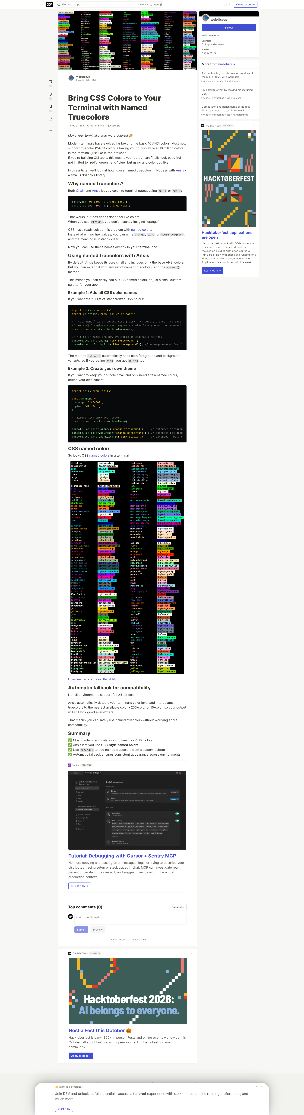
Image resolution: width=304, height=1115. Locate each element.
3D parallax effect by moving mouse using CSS (227, 93)
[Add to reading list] (50, 108)
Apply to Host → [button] (81, 1055)
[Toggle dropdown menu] (184, 765)
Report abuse (139, 939)
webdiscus (83, 76)
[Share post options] (50, 131)
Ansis (180, 170)
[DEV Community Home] (49, 4)
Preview (98, 929)
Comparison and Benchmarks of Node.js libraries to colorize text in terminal (225, 110)
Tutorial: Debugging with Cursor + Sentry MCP (122, 856)
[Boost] (50, 119)
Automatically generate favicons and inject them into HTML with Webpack (227, 76)
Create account (245, 4)
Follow (229, 27)
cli (81, 125)
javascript (113, 125)
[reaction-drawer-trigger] (50, 83)
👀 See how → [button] (79, 885)
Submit (81, 929)
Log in (226, 4)
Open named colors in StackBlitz (92, 679)
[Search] (59, 4)
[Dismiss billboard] (262, 1086)
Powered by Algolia (150, 4)
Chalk (80, 191)
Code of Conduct (118, 939)
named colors (141, 230)
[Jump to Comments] (50, 96)
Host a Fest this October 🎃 (100, 1030)
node (73, 125)
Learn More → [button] (212, 270)
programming (95, 125)
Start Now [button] (64, 1108)
